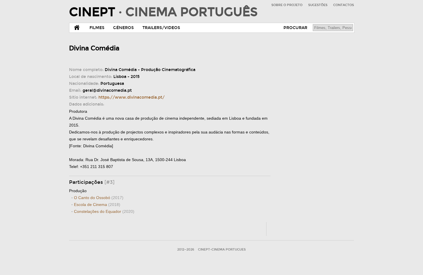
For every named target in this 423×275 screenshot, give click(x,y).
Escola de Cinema (97, 204)
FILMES (96, 27)
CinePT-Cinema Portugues (222, 249)
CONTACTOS (343, 5)
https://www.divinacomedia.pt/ (131, 97)
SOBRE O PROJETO (286, 5)
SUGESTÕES (317, 5)
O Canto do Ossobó (98, 197)
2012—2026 (185, 249)
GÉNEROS (123, 27)
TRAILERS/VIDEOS (161, 27)
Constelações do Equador (104, 211)
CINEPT (163, 12)
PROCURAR (295, 27)
